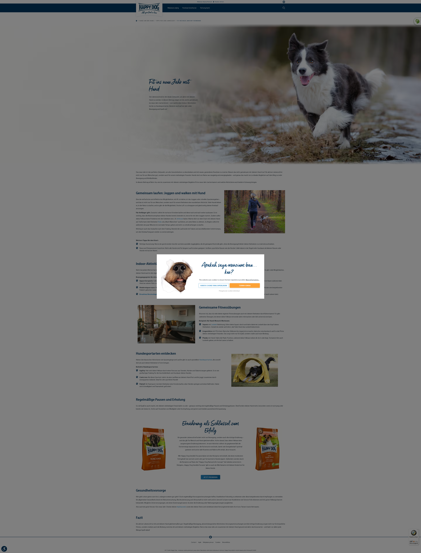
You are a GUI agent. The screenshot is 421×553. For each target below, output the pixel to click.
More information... (252, 280)
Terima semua (245, 285)
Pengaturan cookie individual (229, 291)
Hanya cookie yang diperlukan (213, 285)
